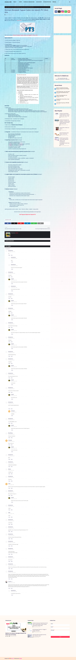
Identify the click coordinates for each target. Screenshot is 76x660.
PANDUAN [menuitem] (54, 1)
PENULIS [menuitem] (14, 1)
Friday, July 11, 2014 (11, 549)
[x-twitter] (59, 11)
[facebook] (56, 11)
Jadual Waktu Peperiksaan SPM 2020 (62, 102)
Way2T (13, 658)
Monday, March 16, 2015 (11, 582)
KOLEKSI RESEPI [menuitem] (39, 1)
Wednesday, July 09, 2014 (11, 542)
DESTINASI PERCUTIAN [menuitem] (47, 1)
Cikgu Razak (19, 20)
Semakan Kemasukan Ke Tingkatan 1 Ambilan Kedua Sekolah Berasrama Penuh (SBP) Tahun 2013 (65, 121)
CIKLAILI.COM (8, 2)
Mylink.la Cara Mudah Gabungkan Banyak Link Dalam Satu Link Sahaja (15, 634)
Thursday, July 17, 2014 (14, 287)
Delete (11, 255)
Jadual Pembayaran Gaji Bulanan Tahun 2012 (64, 133)
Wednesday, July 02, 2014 (11, 251)
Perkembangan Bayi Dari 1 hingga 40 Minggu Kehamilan (39, 630)
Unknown (13, 410)
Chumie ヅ (10, 581)
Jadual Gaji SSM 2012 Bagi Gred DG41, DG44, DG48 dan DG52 (39, 635)
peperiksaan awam (8, 219)
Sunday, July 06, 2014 (11, 470)
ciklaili (16, 232)
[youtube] (69, 11)
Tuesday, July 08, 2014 (11, 535)
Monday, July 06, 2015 (14, 591)
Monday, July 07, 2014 (14, 301)
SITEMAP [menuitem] (20, 1)
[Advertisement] (63, 25)
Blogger (20, 658)
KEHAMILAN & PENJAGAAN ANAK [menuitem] (29, 1)
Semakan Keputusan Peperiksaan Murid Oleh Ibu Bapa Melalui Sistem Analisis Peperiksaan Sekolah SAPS (40, 624)
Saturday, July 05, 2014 (11, 419)
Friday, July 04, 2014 (11, 403)
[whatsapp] (65, 11)
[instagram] (62, 11)
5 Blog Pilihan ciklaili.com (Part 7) (64, 128)
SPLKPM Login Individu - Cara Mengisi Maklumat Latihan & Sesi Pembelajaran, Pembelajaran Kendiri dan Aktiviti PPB (64, 141)
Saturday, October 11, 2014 (12, 572)
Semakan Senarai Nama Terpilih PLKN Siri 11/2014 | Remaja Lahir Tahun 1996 (65, 114)
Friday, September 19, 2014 (12, 565)
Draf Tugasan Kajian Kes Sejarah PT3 (27, 214)
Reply (9, 255)
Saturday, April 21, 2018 (14, 265)
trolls (9, 483)
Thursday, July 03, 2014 (14, 258)
